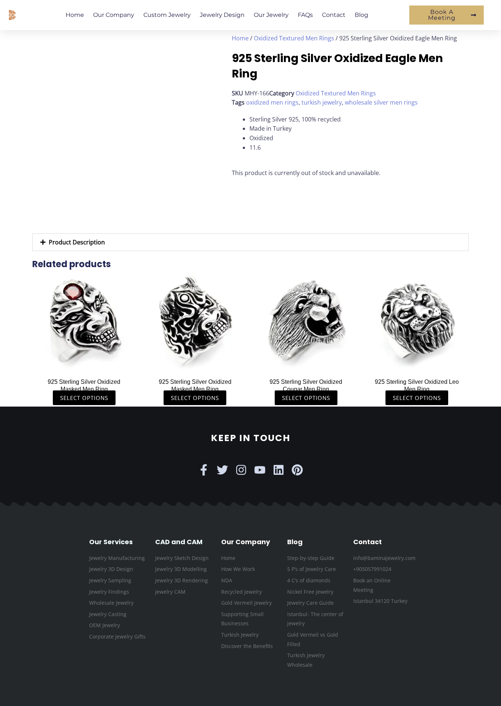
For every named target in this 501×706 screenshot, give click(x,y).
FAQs (305, 14)
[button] (250, 242)
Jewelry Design (222, 14)
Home (75, 14)
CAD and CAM (178, 541)
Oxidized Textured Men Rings (294, 38)
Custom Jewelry (167, 14)
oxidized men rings (272, 102)
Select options (84, 397)
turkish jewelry (321, 102)
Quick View (84, 366)
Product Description (77, 242)
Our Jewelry (271, 14)
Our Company (113, 14)
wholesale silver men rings (381, 102)
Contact (333, 14)
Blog (361, 14)
